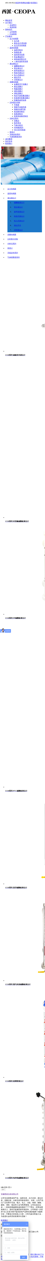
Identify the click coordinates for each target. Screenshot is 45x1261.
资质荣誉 (13, 27)
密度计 (12, 132)
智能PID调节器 (20, 109)
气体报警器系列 (16, 137)
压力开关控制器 (20, 45)
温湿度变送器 (19, 54)
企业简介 (13, 25)
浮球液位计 (18, 80)
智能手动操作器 (20, 107)
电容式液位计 (19, 73)
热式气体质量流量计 (22, 96)
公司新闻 (13, 32)
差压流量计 (18, 86)
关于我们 (8, 23)
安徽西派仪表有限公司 (9, 1194)
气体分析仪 (18, 125)
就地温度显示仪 (20, 59)
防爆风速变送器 (20, 100)
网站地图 (26, 3)
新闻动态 (8, 29)
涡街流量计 (18, 91)
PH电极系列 (18, 127)
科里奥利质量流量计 (22, 98)
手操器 (16, 105)
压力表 (16, 41)
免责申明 (18, 3)
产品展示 (8, 36)
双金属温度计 (19, 57)
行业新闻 (13, 34)
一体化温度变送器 (21, 61)
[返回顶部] (3, 1190)
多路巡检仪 (18, 114)
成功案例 (8, 139)
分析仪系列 (14, 118)
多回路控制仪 (19, 112)
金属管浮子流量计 (21, 84)
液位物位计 (14, 64)
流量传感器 (14, 82)
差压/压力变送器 (20, 43)
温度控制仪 (18, 50)
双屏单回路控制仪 (21, 116)
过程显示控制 (15, 102)
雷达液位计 (18, 68)
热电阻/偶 (17, 52)
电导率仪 (17, 123)
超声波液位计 (19, 70)
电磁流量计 (18, 89)
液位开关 (17, 77)
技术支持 (8, 141)
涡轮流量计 (18, 93)
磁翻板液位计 (19, 66)
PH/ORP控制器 (19, 130)
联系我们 (33, 3)
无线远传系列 (15, 134)
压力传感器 (14, 39)
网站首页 (8, 20)
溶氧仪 (16, 121)
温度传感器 (14, 48)
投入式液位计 (19, 75)
